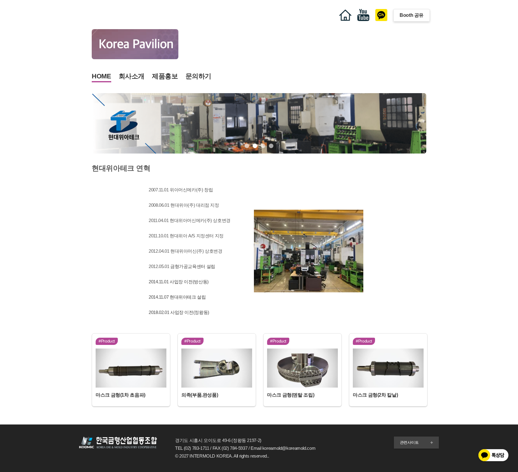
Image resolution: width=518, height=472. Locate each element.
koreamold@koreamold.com (288, 448)
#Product (107, 341)
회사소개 (132, 76)
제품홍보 (165, 76)
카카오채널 (381, 15)
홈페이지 (345, 15)
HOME (101, 76)
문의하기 (199, 76)
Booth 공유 (412, 15)
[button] (247, 146)
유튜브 (363, 15)
